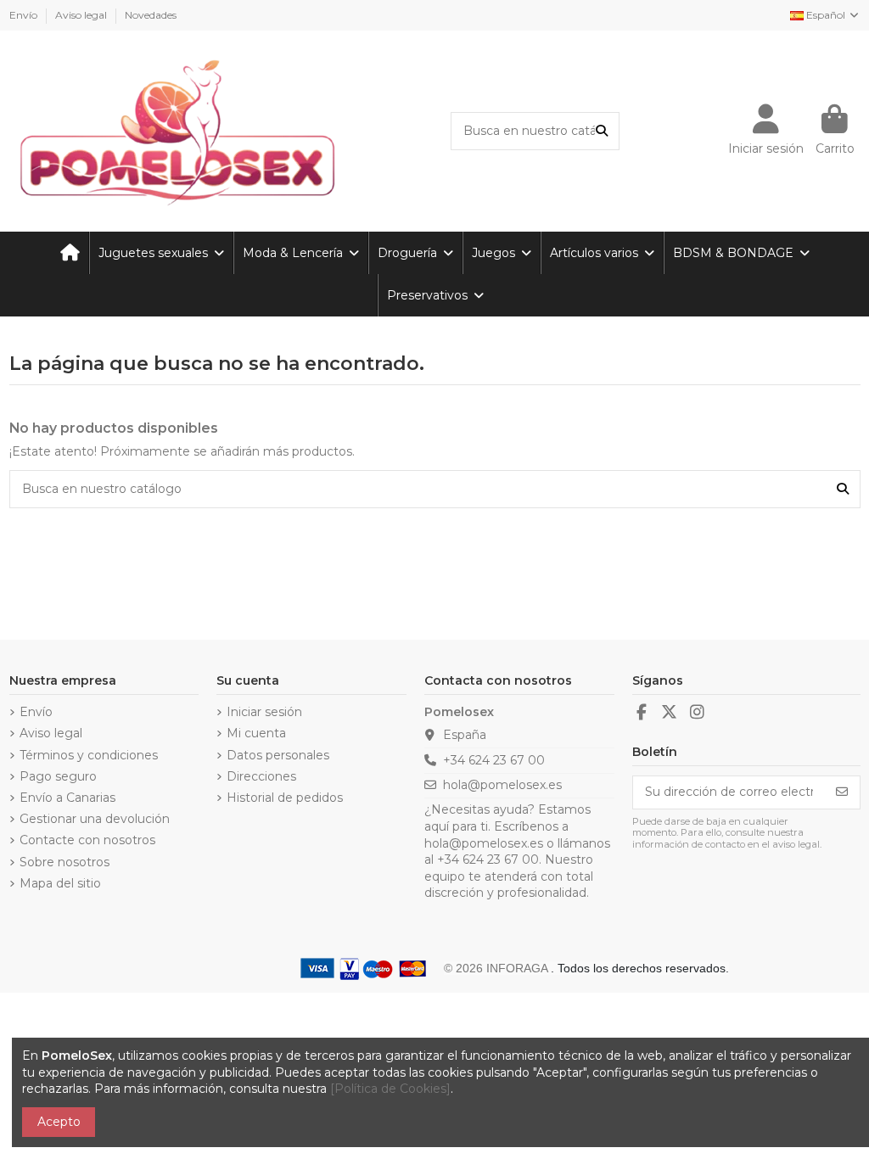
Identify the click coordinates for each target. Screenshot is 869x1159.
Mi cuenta (256, 733)
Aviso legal (82, 14)
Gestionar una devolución (95, 818)
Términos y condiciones (89, 755)
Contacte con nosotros (87, 840)
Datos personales (278, 755)
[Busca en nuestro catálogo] (602, 131)
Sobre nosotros (64, 862)
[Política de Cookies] (390, 1088)
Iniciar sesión (264, 711)
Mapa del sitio (60, 883)
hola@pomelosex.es (502, 784)
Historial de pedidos (285, 797)
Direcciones (261, 776)
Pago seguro (58, 776)
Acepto (59, 1121)
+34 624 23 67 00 (494, 760)
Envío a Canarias (67, 797)
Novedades (151, 14)
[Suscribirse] (842, 792)
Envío (24, 14)
